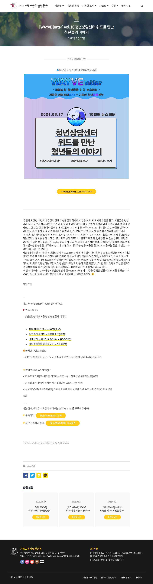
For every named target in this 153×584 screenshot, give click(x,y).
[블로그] (42, 563)
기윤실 (58, 5)
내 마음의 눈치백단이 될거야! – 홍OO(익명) (50, 339)
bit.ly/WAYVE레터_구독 (51, 415)
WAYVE (31, 465)
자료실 (102, 5)
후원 (113, 5)
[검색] (142, 5)
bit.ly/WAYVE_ (63, 423)
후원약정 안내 (125, 577)
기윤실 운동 (73, 5)
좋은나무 (126, 5)
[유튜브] (32, 563)
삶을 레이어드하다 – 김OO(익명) (45, 329)
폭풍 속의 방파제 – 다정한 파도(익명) (47, 334)
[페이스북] (22, 563)
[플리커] (27, 563)
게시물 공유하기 (75, 59)
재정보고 (138, 577)
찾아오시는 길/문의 (108, 577)
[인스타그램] (37, 563)
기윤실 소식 (88, 5)
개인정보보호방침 (90, 577)
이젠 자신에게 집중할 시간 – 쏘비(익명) (48, 344)
